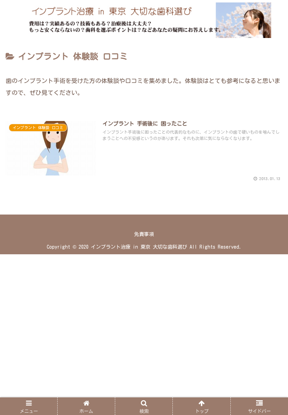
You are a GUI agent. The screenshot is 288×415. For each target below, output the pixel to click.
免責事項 (144, 234)
